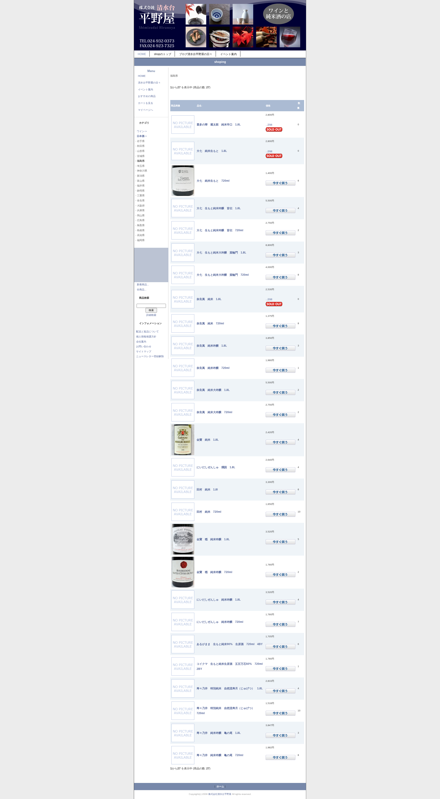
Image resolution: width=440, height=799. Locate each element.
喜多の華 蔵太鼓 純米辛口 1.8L (219, 124)
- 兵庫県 (139, 210)
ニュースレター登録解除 (150, 356)
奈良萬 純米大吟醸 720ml (214, 412)
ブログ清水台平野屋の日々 (195, 54)
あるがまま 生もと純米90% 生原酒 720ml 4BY (230, 644)
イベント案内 (228, 54)
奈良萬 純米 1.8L (209, 299)
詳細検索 (151, 315)
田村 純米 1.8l (207, 489)
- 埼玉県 (139, 165)
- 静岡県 (139, 190)
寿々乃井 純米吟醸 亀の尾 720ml (220, 755)
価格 (268, 105)
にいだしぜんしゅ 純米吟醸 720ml (220, 621)
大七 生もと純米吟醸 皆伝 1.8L (219, 208)
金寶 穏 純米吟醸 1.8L (213, 539)
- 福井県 (139, 185)
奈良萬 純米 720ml (210, 323)
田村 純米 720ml (209, 511)
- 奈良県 (139, 200)
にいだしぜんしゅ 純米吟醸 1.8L (219, 599)
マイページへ (145, 110)
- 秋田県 (139, 146)
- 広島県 (139, 220)
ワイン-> (142, 131)
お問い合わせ (143, 346)
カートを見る (145, 103)
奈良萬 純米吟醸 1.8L (212, 345)
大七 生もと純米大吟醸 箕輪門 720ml (223, 274)
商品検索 (144, 297)
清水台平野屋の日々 (149, 82)
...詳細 (269, 124)
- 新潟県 (139, 175)
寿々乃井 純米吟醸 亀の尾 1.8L (219, 732)
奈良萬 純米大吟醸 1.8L (213, 389)
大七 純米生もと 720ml (213, 180)
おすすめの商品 (147, 96)
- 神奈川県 (140, 170)
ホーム (220, 786)
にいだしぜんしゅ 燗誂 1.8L (216, 467)
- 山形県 (139, 151)
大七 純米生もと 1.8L (212, 150)
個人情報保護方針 (146, 336)
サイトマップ (143, 351)
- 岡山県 (139, 215)
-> (142, 136)
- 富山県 (139, 180)
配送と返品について (147, 331)
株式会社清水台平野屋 (219, 794)
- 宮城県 (139, 156)
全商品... (141, 289)
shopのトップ (162, 54)
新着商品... (143, 284)
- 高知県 (139, 235)
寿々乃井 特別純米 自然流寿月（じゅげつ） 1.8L (230, 688)
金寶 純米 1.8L (208, 439)
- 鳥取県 (139, 225)
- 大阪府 (139, 205)
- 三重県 (139, 195)
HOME (142, 54)
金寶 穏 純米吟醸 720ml (214, 572)
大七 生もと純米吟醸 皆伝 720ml (220, 230)
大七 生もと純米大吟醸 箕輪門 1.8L (221, 252)
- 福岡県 (139, 240)
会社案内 (141, 341)
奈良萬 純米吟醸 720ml (213, 367)
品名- (199, 105)
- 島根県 (139, 230)
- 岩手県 (139, 141)
